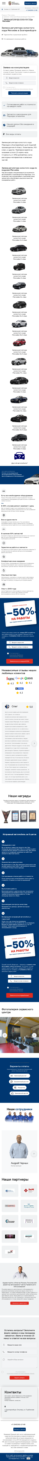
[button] (34, 743)
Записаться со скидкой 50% (19, 661)
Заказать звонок (30, 3)
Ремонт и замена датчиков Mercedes (18, 18)
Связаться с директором (19, 1303)
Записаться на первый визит (19, 995)
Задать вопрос (19, 1378)
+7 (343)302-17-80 (31, 10)
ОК (28, 1458)
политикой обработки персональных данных (19, 89)
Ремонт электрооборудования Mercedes (19, 16)
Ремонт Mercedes (8, 15)
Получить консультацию (19, 93)
